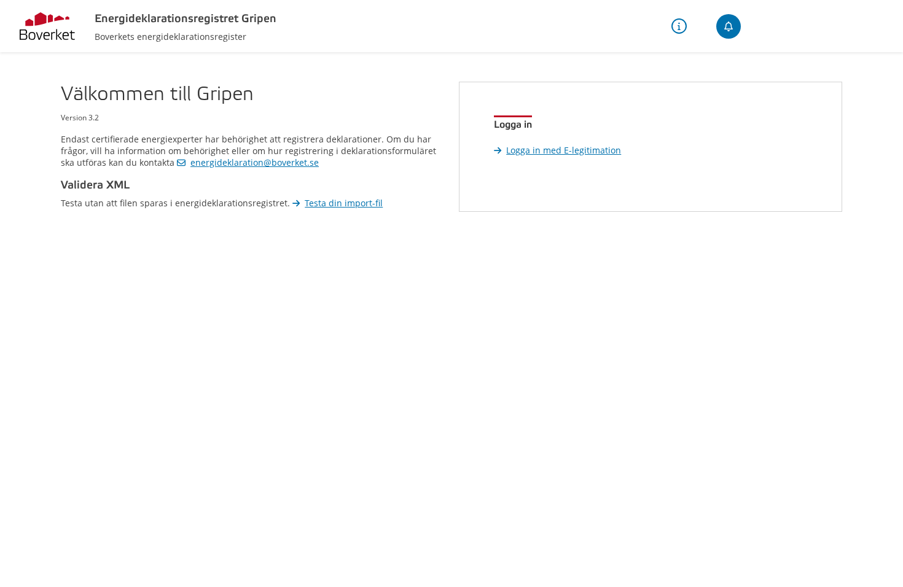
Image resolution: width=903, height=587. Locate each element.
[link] (248, 162)
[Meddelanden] (728, 26)
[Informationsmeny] (679, 26)
